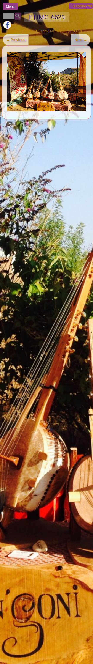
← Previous (15, 39)
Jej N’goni (75, 31)
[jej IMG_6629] (46, 81)
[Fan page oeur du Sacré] (7, 28)
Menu (10, 6)
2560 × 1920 (55, 31)
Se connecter (81, 6)
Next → (80, 39)
